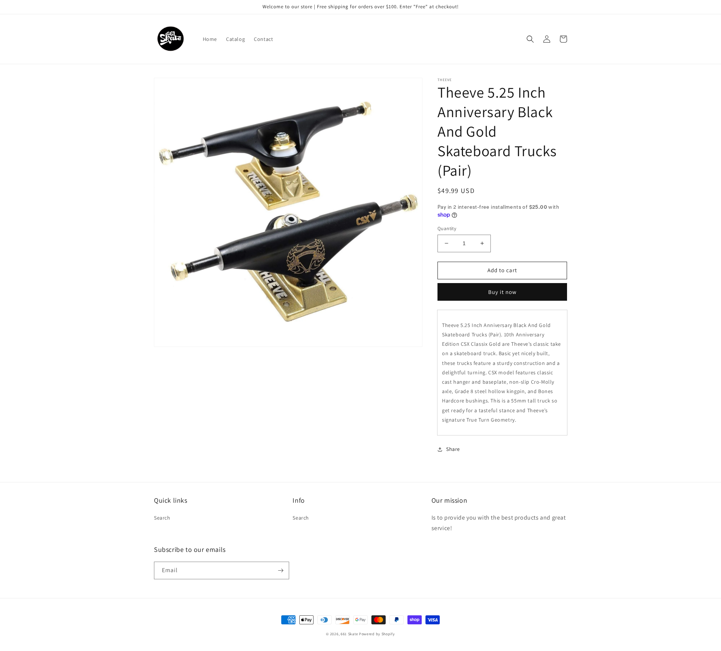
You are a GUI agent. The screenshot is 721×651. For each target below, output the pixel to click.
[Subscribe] (280, 570)
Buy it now (502, 291)
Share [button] (453, 449)
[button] (530, 39)
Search (162, 517)
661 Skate (349, 633)
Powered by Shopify (377, 633)
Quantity (446, 228)
